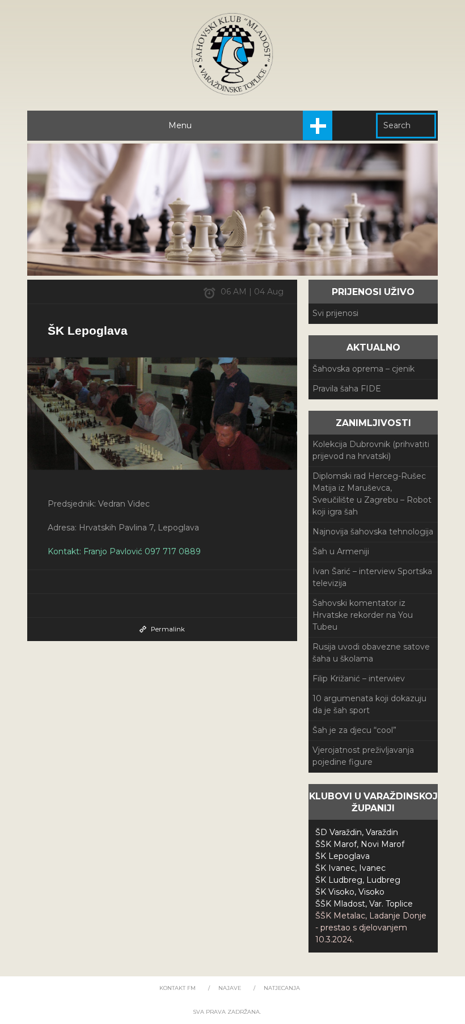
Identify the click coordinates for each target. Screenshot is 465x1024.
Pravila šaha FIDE (346, 389)
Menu (180, 125)
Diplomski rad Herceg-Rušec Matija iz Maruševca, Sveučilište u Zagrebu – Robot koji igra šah (372, 494)
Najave (229, 988)
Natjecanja (282, 988)
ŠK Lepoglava (88, 330)
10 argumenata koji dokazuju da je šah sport (369, 704)
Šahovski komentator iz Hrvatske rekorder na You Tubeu (362, 615)
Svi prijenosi (335, 313)
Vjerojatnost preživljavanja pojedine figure (363, 756)
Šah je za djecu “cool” (354, 730)
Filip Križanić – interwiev (358, 678)
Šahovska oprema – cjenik (363, 369)
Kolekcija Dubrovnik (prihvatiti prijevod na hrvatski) (370, 450)
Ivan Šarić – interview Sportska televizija (372, 577)
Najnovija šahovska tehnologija (372, 531)
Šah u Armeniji (340, 551)
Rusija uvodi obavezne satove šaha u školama (371, 653)
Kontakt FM (177, 988)
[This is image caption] (162, 413)
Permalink (168, 629)
